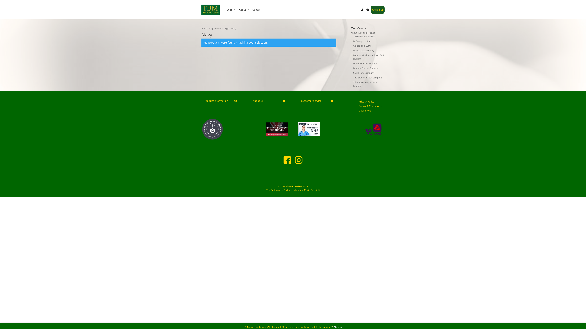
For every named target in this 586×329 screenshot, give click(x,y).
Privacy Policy (366, 101)
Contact (256, 9)
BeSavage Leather (362, 41)
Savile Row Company (363, 72)
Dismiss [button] (338, 327)
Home (204, 28)
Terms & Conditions (370, 106)
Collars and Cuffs (362, 45)
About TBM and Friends (363, 32)
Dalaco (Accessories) (363, 50)
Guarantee (365, 110)
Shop (230, 9)
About (242, 9)
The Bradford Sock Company (367, 77)
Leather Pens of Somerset (366, 68)
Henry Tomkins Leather (365, 63)
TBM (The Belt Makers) (364, 36)
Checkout (377, 9)
